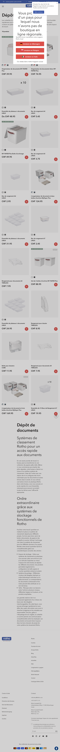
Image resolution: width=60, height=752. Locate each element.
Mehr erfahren (39, 12)
